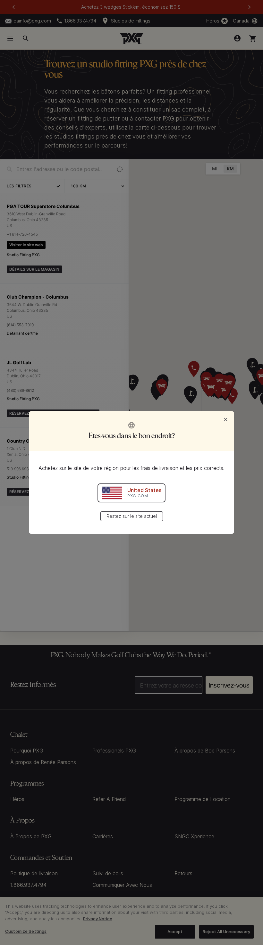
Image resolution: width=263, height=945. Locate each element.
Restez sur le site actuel (131, 516)
